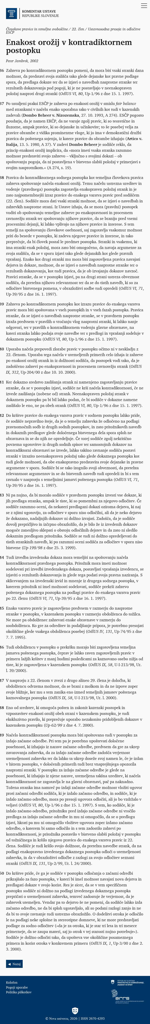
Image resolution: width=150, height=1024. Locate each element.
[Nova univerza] (75, 1011)
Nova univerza (58, 1018)
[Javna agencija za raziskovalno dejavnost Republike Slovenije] (111, 996)
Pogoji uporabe (17, 987)
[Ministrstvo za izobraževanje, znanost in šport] (111, 982)
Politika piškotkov (18, 992)
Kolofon (11, 982)
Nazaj (17, 964)
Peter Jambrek (17, 60)
